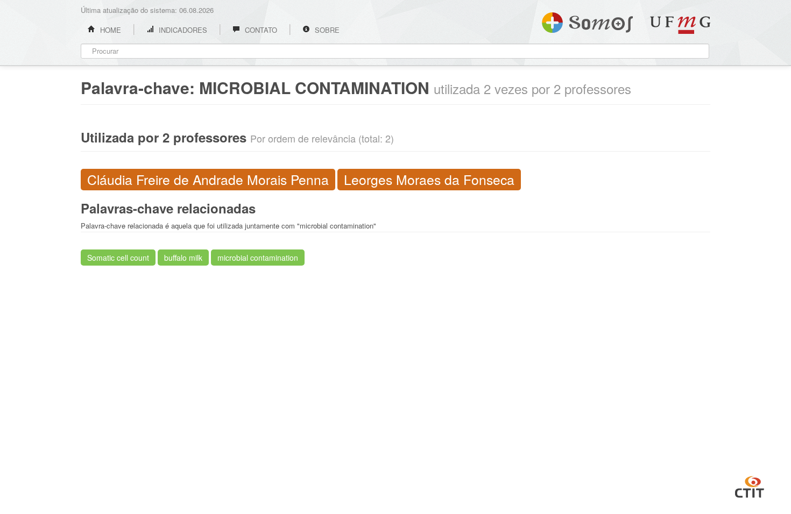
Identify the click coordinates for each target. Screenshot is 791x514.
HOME (109, 30)
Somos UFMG (587, 20)
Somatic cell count (118, 257)
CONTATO (260, 30)
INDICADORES (182, 30)
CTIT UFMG (749, 485)
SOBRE (326, 30)
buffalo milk (183, 257)
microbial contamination (257, 257)
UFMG (680, 25)
